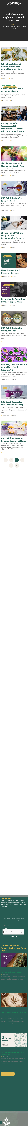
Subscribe (14, 936)
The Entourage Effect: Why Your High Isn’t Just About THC (13, 1053)
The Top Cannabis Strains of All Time (11, 972)
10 (16, 465)
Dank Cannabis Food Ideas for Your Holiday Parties (13, 1013)
